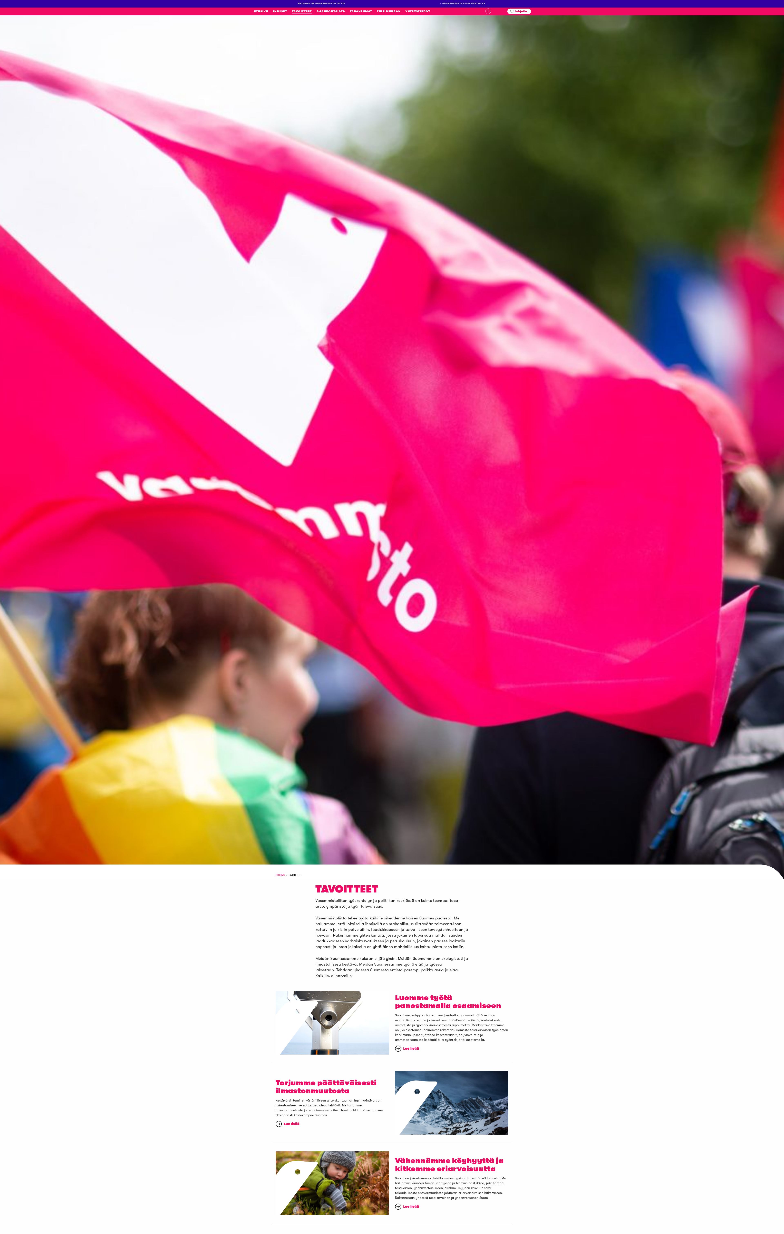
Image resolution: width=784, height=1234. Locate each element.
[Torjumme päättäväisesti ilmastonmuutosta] (451, 1103)
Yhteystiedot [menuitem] (417, 11)
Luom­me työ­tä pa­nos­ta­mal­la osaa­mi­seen (448, 1002)
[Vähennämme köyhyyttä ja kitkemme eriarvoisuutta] (332, 1183)
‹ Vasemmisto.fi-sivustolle (462, 3)
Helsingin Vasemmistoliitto (55, 93)
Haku (488, 11)
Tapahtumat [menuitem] (361, 11)
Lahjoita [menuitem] (521, 11)
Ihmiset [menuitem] (280, 11)
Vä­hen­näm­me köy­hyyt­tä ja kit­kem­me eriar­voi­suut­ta (449, 1164)
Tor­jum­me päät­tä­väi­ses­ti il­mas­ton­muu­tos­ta (326, 1087)
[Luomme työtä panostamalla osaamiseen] (332, 1023)
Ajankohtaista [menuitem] (331, 11)
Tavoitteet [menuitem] (302, 11)
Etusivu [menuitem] (261, 11)
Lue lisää (411, 1048)
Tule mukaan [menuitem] (389, 11)
